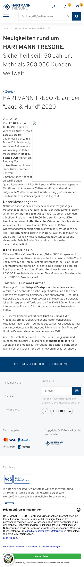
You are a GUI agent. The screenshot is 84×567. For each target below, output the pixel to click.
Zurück (10, 92)
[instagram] (45, 411)
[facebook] (53, 411)
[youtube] (61, 411)
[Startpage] (22, 6)
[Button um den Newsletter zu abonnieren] (76, 391)
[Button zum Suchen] (76, 16)
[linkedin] (70, 411)
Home (5, 28)
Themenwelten (13, 383)
